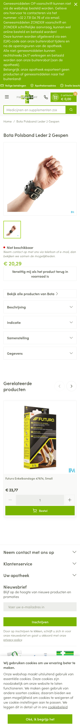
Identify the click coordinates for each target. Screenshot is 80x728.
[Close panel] (75, 4)
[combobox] (34, 109)
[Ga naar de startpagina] (27, 97)
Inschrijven (40, 621)
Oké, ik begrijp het (40, 719)
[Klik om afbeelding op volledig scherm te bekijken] (40, 178)
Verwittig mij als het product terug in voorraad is (40, 273)
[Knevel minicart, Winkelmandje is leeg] (55, 97)
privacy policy (12, 639)
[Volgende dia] (71, 386)
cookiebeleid (58, 706)
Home (7, 121)
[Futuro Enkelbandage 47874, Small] (40, 437)
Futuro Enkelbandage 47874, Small (28, 478)
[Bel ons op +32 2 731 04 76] (46, 97)
